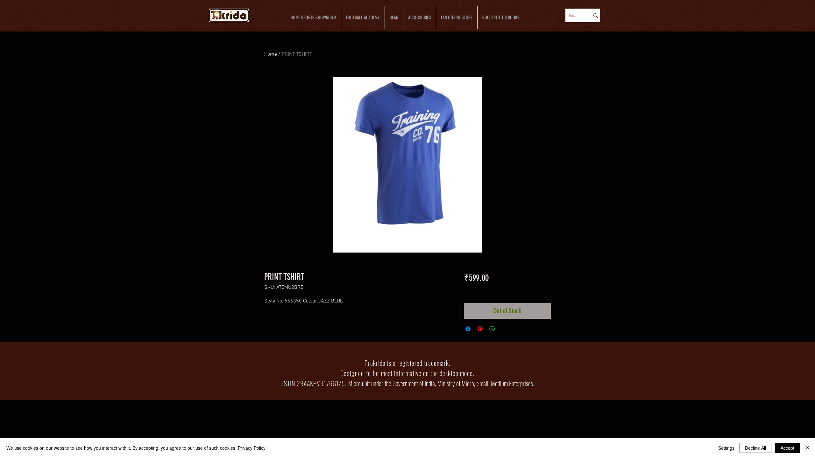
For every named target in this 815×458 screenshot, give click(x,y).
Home (270, 54)
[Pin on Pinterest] (480, 329)
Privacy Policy (252, 448)
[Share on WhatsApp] (492, 329)
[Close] (807, 448)
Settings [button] (726, 448)
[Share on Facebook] (468, 329)
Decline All (755, 448)
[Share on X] (504, 329)
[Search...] (595, 15)
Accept (787, 448)
